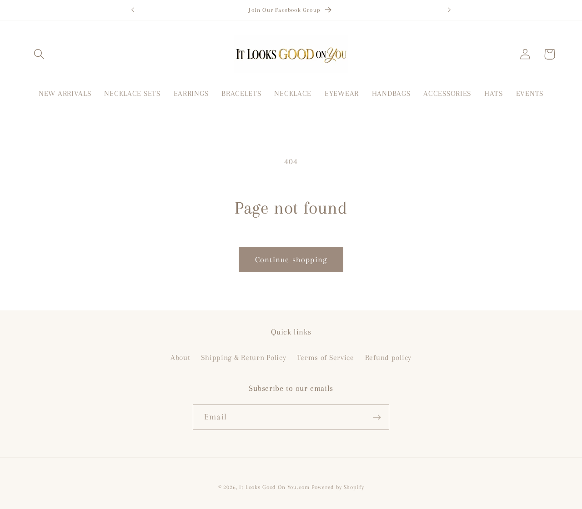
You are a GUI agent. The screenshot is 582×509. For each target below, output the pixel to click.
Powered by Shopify (337, 487)
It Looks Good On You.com (274, 487)
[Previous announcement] (133, 10)
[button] (39, 54)
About (181, 357)
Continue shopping (291, 259)
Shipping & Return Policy (243, 357)
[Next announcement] (449, 10)
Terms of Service (325, 357)
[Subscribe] (377, 417)
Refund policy (388, 357)
